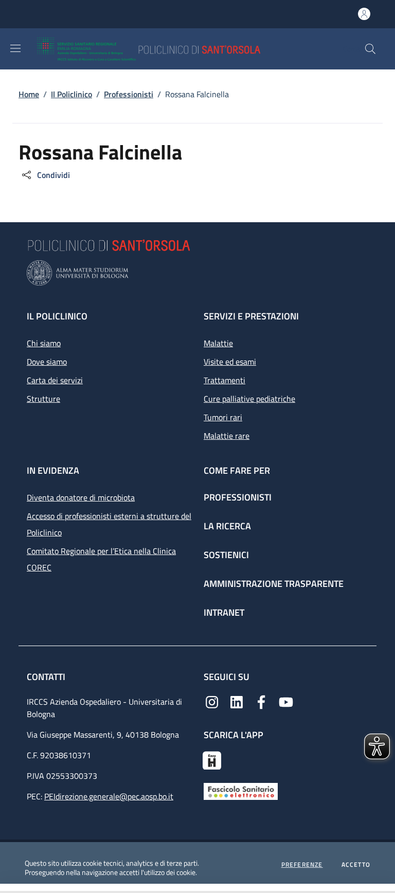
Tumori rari (223, 417)
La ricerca (227, 526)
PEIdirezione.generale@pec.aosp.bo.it (108, 796)
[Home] (178, 48)
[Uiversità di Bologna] (197, 272)
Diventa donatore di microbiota (81, 497)
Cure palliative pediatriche (249, 398)
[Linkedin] (236, 701)
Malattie (218, 343)
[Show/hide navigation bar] (15, 48)
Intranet (224, 612)
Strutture (43, 398)
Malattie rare (226, 436)
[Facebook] (261, 701)
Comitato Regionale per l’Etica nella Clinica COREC (101, 559)
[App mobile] (212, 759)
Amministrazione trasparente (274, 584)
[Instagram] (212, 701)
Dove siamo (47, 361)
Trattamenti (224, 380)
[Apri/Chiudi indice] (5, 888)
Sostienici (226, 555)
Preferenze (302, 865)
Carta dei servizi (55, 380)
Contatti (47, 677)
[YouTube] (286, 701)
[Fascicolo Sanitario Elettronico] (241, 790)
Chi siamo (44, 343)
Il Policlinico (57, 316)
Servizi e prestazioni (251, 316)
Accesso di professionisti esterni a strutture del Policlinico (109, 524)
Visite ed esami (230, 361)
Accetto (356, 865)
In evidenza (53, 470)
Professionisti (238, 497)
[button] (370, 49)
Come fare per (237, 470)
